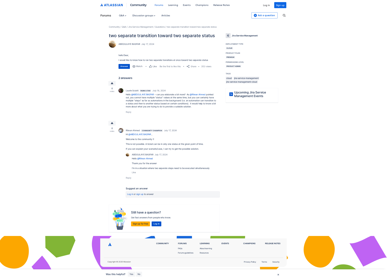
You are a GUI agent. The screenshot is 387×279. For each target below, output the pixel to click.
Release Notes (221, 4)
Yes (131, 274)
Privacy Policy (250, 262)
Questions (160, 27)
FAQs (180, 248)
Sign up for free (140, 223)
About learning (206, 248)
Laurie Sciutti (132, 90)
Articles (165, 15)
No (139, 274)
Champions (201, 4)
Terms (264, 262)
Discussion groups (143, 15)
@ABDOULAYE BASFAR (142, 94)
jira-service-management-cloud (241, 81)
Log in (266, 5)
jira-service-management (246, 78)
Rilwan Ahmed (133, 130)
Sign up (280, 5)
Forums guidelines (185, 253)
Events (187, 4)
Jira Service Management (140, 27)
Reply (128, 112)
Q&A (122, 15)
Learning (173, 4)
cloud (229, 78)
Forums (159, 4)
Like (134, 172)
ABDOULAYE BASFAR (129, 44)
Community (138, 5)
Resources (204, 253)
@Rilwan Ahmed (197, 94)
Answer (124, 66)
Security (276, 262)
